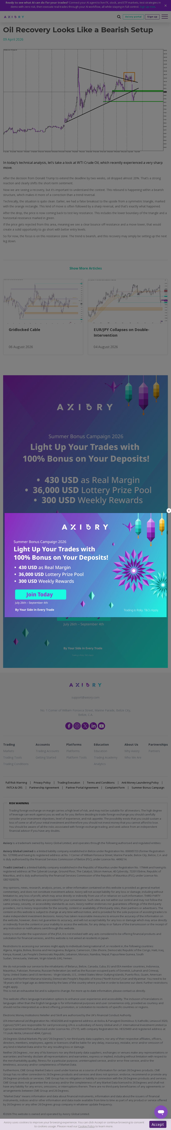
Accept (158, 1124)
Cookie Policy (86, 1126)
